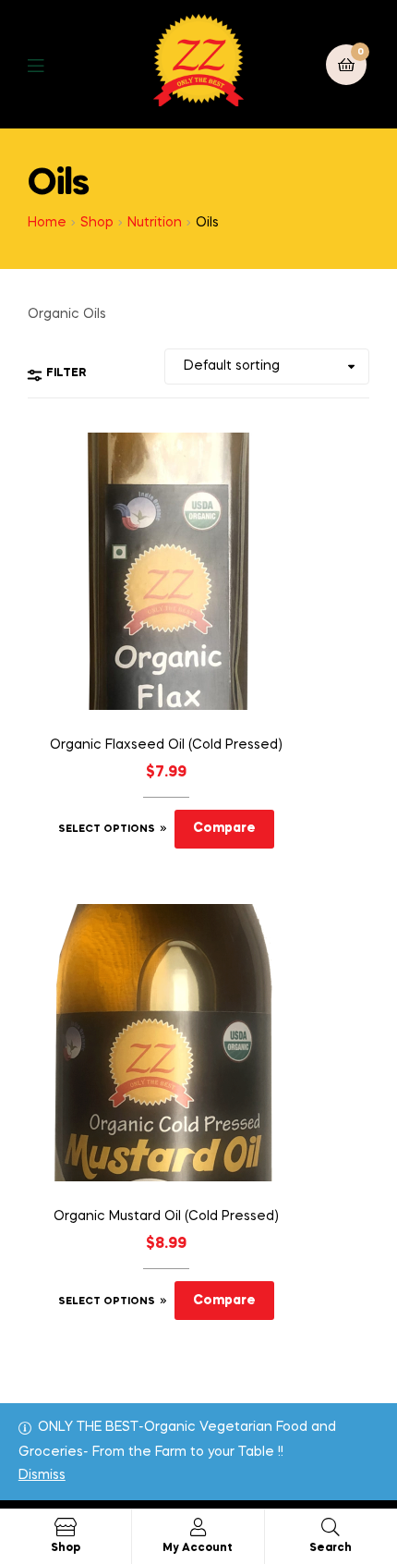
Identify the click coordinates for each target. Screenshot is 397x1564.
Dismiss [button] (42, 1475)
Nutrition (154, 222)
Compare (224, 828)
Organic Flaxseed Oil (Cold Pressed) (166, 745)
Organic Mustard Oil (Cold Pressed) (166, 1216)
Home (47, 222)
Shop (97, 222)
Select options (106, 829)
